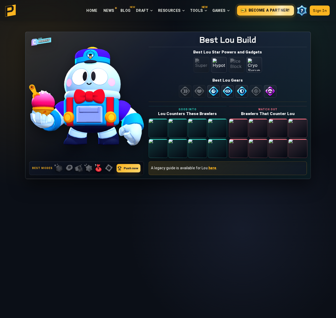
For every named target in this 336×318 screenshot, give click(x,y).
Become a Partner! (171, 171)
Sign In (168, 183)
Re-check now (168, 196)
